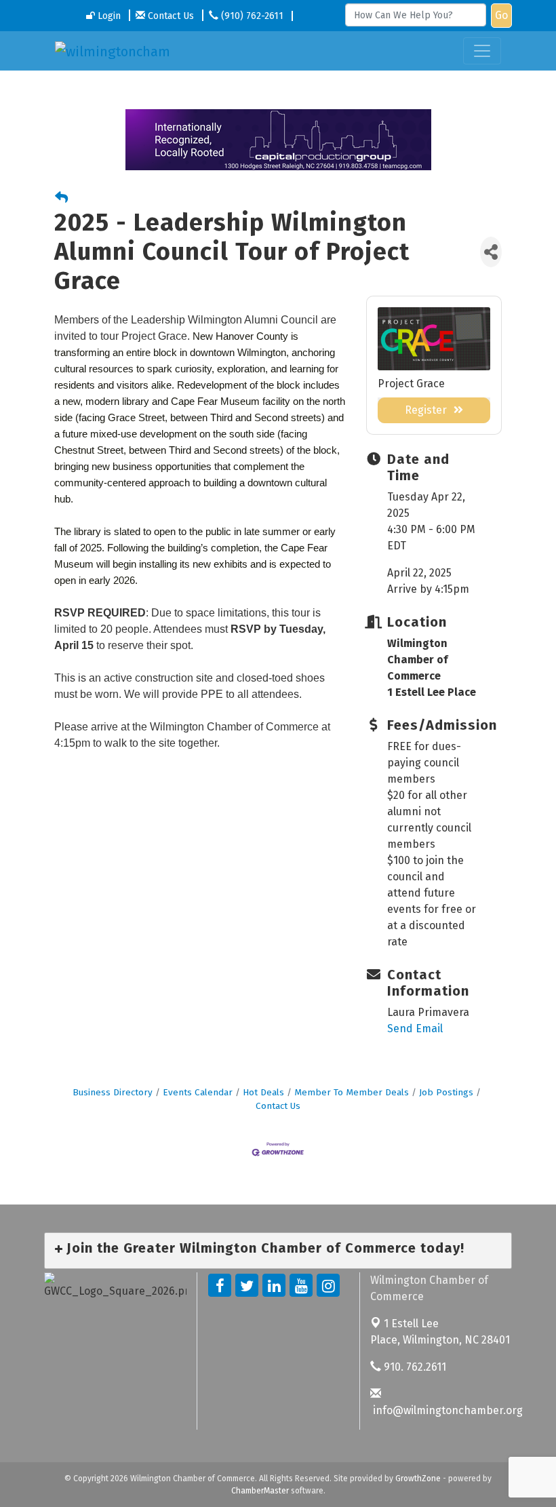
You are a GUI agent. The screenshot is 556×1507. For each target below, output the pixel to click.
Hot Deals (263, 1092)
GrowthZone (418, 1478)
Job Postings (446, 1092)
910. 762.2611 (413, 1367)
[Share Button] (491, 252)
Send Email (415, 1028)
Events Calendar (198, 1092)
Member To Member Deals (351, 1092)
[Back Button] (61, 198)
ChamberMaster (260, 1490)
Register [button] (426, 410)
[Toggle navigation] (482, 50)
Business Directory (113, 1092)
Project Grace (411, 383)
